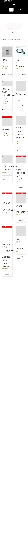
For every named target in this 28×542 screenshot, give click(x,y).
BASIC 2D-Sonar (5, 63)
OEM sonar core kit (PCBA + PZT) (20, 134)
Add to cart (18, 75)
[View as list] (15, 32)
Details (11, 74)
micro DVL (5, 131)
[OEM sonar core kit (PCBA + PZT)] (21, 120)
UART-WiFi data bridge (19, 243)
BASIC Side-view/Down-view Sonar (8, 95)
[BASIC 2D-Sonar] (7, 52)
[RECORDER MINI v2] (7, 159)
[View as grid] (12, 32)
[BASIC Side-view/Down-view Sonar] (7, 83)
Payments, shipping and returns (11, 39)
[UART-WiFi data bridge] (21, 231)
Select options (4, 75)
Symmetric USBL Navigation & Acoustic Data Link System (8, 255)
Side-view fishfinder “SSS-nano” (21, 173)
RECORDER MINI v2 (8, 168)
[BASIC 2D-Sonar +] (21, 52)
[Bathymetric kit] (21, 86)
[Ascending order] (20, 24)
